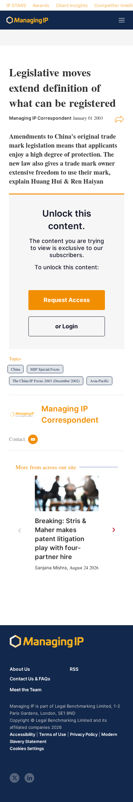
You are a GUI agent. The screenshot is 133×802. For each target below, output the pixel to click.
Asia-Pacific (99, 380)
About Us (20, 669)
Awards (41, 5)
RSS (74, 669)
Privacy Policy (83, 734)
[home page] (27, 20)
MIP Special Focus (45, 369)
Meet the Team (26, 689)
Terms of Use (52, 734)
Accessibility (22, 734)
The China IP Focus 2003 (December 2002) (46, 380)
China (15, 369)
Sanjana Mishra (51, 567)
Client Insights (72, 5)
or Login (66, 326)
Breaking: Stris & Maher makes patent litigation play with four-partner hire (60, 539)
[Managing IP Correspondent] (25, 414)
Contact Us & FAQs (30, 679)
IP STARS (16, 5)
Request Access (67, 300)
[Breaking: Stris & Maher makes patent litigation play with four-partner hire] (66, 493)
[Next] (113, 530)
